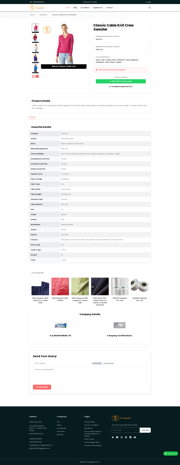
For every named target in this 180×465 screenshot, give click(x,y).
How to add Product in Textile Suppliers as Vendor (93, 433)
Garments (43, 15)
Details (32, 117)
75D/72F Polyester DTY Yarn (120, 299)
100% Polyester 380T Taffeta (60, 299)
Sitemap (60, 435)
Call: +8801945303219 (36, 2)
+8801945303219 (35, 439)
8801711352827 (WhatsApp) (122, 81)
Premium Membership (93, 445)
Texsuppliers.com (93, 462)
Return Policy (89, 439)
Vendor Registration (92, 442)
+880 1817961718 (35, 442)
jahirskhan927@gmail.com (38, 448)
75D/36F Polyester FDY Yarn (139, 299)
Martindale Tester (36, 434)
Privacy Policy (89, 422)
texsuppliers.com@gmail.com (38, 445)
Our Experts (85, 8)
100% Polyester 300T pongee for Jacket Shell (80, 300)
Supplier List (98, 8)
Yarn (58, 422)
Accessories (61, 428)
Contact (109, 8)
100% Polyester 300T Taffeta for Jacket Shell (40, 300)
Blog (75, 8)
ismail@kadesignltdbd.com (121, 86)
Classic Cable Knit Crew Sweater (64, 15)
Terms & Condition (91, 425)
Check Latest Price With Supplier (112, 70)
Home (67, 8)
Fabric (59, 425)
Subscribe (145, 430)
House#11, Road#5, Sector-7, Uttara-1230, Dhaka (38, 428)
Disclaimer (88, 428)
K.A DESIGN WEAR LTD (60, 335)
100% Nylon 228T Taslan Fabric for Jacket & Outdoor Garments (100, 301)
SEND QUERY (43, 387)
